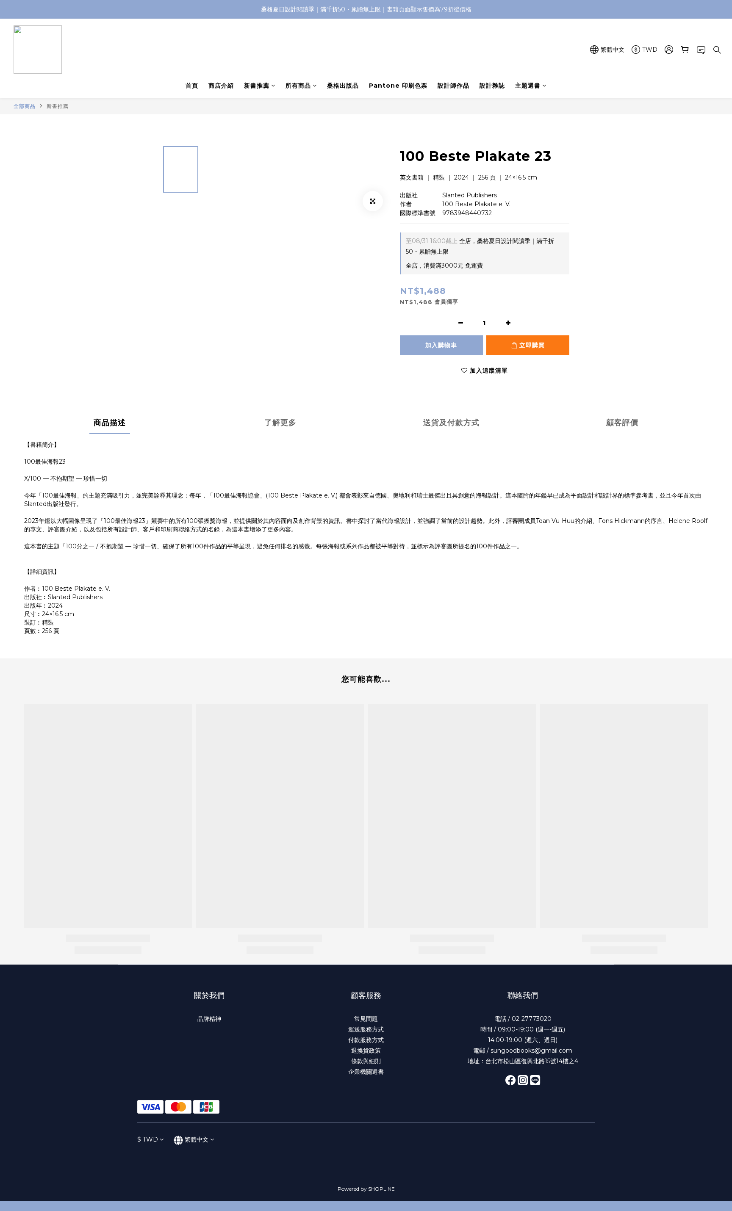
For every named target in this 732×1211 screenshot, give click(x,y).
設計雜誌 (492, 85)
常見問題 (366, 1019)
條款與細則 (366, 1061)
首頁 (192, 85)
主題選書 (528, 85)
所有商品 (298, 85)
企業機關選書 (366, 1072)
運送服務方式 (366, 1029)
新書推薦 (256, 85)
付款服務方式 (366, 1040)
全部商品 (25, 106)
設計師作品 (453, 85)
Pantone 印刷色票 (398, 85)
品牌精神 (209, 1019)
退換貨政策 (366, 1050)
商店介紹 (221, 85)
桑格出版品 (343, 85)
